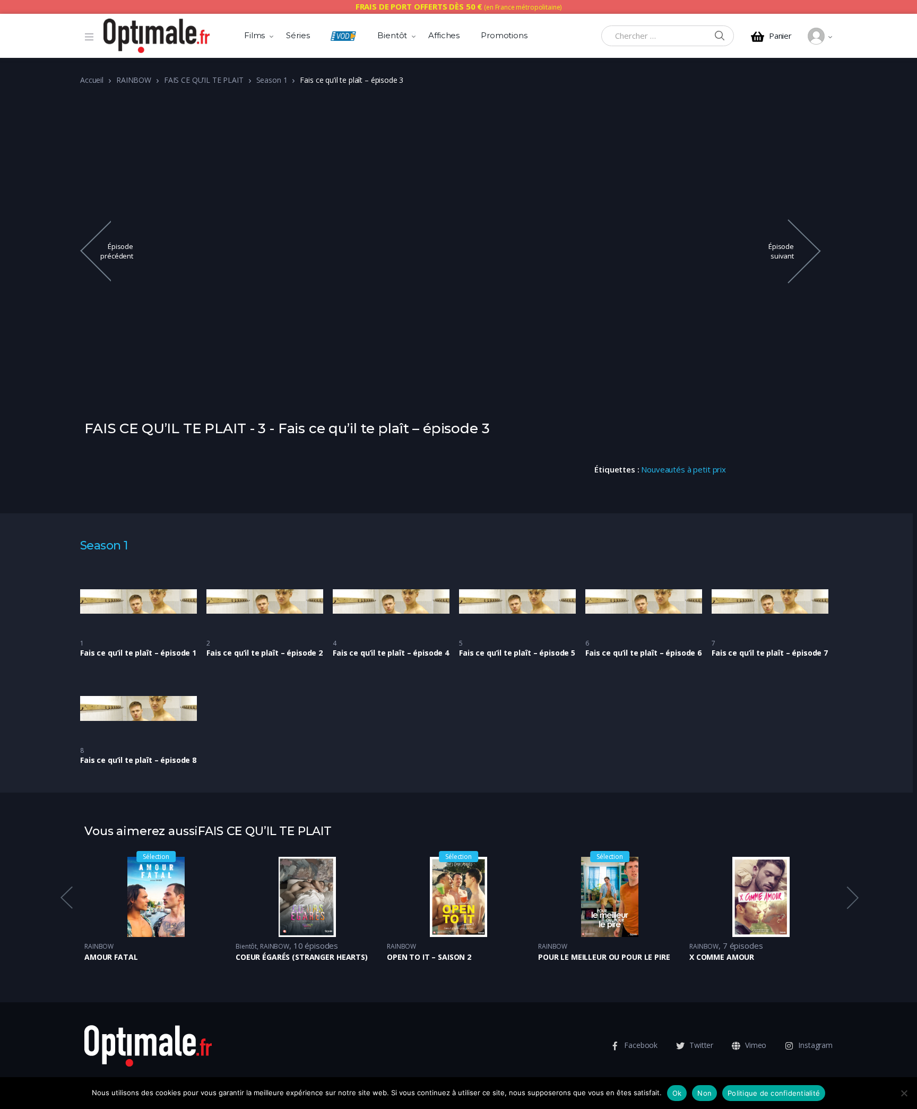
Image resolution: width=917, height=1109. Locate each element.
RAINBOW (133, 80)
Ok (677, 1093)
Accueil (91, 80)
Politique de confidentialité (774, 1093)
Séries (297, 35)
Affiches (444, 35)
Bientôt (392, 35)
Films (254, 35)
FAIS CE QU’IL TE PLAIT (204, 80)
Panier (780, 36)
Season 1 (272, 80)
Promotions (504, 35)
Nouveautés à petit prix (683, 469)
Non (704, 1093)
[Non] (903, 1093)
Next (851, 897)
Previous (65, 897)
